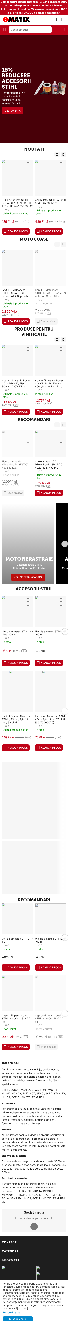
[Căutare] (48, 29)
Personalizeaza (11, 1312)
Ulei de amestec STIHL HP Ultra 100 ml (17, 633)
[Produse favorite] (55, 19)
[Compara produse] (47, 19)
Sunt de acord (17, 1318)
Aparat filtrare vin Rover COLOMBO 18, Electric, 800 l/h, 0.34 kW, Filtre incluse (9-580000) (16, 383)
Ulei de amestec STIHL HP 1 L (17, 940)
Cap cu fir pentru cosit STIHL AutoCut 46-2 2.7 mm (49, 1018)
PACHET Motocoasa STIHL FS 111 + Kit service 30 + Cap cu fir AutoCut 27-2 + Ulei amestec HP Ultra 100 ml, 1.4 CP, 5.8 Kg (50, 293)
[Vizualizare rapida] (29, 164)
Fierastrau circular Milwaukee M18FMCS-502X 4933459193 (40, 464)
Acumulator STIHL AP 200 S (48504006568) (17, 201)
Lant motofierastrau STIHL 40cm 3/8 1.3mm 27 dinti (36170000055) (50, 719)
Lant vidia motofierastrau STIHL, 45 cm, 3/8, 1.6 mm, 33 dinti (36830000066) (16, 719)
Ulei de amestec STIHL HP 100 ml (50, 633)
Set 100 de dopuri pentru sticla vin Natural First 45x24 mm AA (50, 383)
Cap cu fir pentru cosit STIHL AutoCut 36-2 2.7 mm (16, 1018)
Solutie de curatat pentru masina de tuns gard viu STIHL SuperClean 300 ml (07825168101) (50, 203)
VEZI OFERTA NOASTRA (28, 577)
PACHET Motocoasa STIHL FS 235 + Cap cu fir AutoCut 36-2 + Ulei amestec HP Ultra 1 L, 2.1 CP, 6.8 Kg (17, 293)
